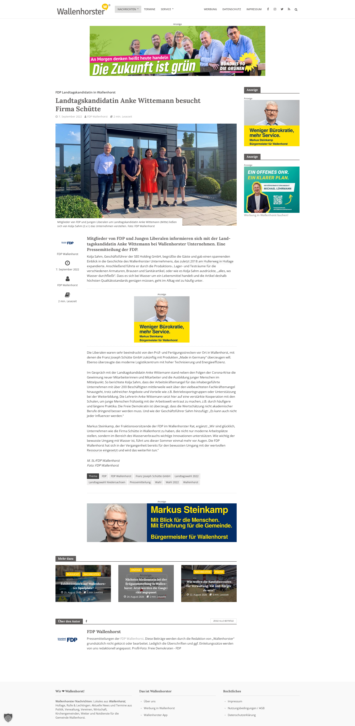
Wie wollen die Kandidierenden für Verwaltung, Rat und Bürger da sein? (208, 583)
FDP (104, 476)
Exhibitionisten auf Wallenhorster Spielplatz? (83, 583)
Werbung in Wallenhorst (159, 708)
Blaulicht (73, 574)
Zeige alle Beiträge (223, 620)
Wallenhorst (190, 482)
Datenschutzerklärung (242, 715)
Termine (149, 9)
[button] (8, 718)
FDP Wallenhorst (97, 116)
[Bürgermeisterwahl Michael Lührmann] (272, 189)
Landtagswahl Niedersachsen (107, 482)
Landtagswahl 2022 (187, 476)
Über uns (149, 701)
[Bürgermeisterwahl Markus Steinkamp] (162, 522)
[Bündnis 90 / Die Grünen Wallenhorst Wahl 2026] (177, 51)
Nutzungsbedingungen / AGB (246, 708)
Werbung (210, 9)
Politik (219, 572)
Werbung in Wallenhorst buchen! (266, 215)
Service (166, 9)
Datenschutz (231, 9)
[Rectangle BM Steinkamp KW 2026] (162, 319)
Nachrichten (127, 9)
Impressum (254, 9)
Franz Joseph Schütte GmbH (153, 476)
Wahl (158, 482)
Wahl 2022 (172, 482)
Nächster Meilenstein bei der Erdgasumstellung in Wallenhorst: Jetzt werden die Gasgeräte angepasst (146, 583)
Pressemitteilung (140, 482)
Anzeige (136, 569)
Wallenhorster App (156, 715)
